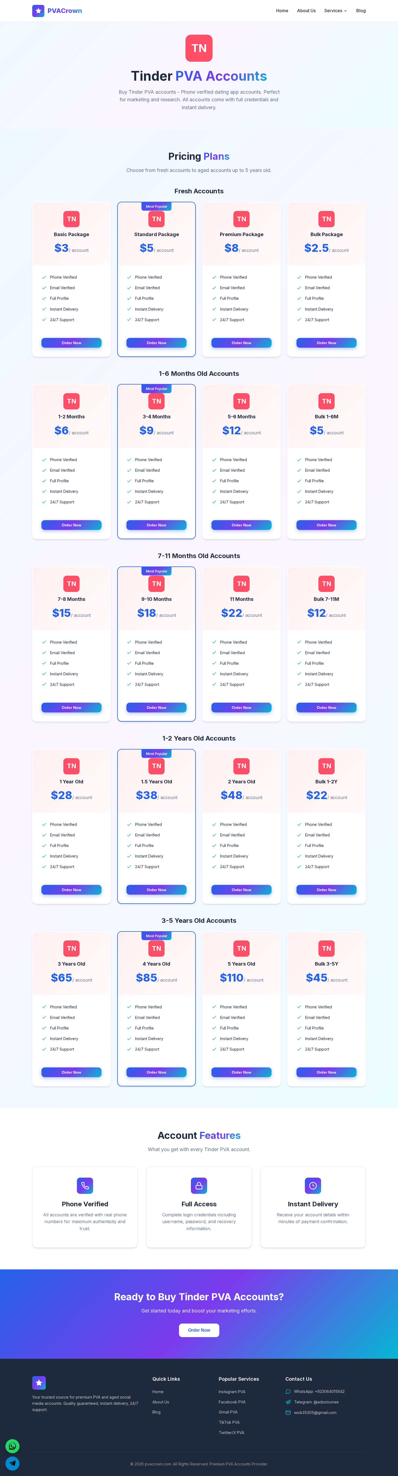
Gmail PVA (228, 1412)
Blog (361, 10)
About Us (306, 10)
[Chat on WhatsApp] (12, 1446)
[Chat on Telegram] (12, 1464)
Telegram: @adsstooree (316, 1402)
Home (282, 10)
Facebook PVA (232, 1402)
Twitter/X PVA (231, 1432)
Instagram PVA (232, 1391)
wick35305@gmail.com (315, 1412)
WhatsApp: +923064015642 (319, 1391)
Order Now (71, 343)
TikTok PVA (229, 1422)
